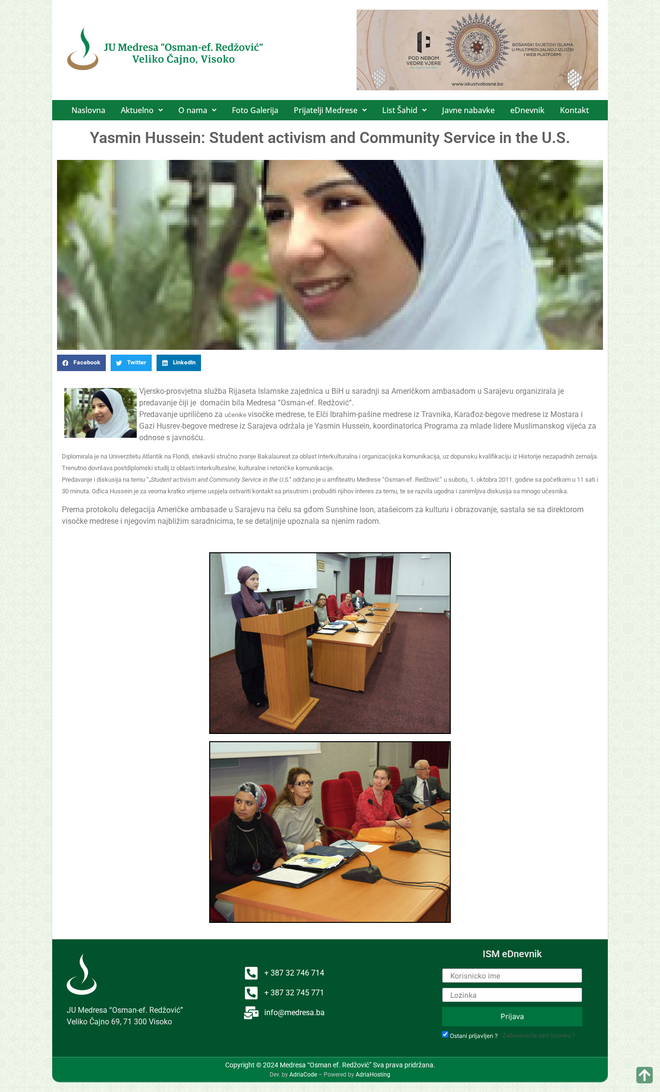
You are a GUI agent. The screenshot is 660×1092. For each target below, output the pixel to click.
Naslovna (88, 110)
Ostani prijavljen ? (474, 1036)
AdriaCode (303, 1074)
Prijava (512, 1016)
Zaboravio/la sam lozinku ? (538, 1035)
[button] (142, 110)
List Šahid (399, 110)
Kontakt (574, 110)
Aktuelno (137, 110)
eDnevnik (527, 110)
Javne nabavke (468, 110)
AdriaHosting (373, 1074)
